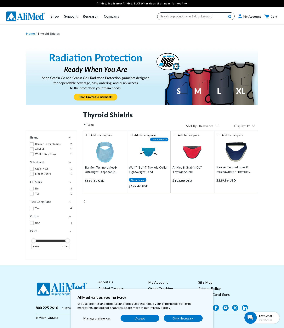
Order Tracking (160, 288)
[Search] (230, 17)
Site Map (205, 282)
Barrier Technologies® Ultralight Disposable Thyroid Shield (101, 170)
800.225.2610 (47, 308)
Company (111, 16)
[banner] (142, 50)
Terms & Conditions (214, 294)
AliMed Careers (111, 288)
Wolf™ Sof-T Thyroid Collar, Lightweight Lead (148, 170)
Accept (140, 318)
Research (91, 16)
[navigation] (51, 195)
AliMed (53, 318)
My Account (158, 282)
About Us (105, 282)
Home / (31, 33)
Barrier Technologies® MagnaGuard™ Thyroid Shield (232, 169)
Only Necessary (183, 318)
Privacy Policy (160, 307)
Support (71, 16)
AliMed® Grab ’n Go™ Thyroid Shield (187, 170)
